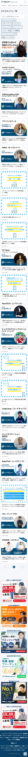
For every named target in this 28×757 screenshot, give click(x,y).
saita (14, 750)
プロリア (4, 5)
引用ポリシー (8, 737)
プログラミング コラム (6, 27)
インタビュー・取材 (6, 30)
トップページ (4, 733)
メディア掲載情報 (15, 30)
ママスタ (15, 748)
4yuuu (23, 750)
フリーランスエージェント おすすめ (9, 34)
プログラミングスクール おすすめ (8, 20)
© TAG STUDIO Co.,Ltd (14, 753)
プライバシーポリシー (7, 735)
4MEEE (18, 750)
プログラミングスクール (12, 5)
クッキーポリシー (18, 735)
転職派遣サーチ (17, 746)
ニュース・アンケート (17, 27)
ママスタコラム (8, 750)
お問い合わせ (16, 737)
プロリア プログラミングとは (15, 733)
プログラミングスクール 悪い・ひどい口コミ (11, 23)
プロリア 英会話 (9, 746)
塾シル (24, 746)
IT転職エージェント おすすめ (7, 37)
